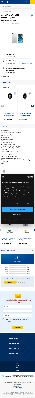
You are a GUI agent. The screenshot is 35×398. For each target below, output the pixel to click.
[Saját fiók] (27, 2)
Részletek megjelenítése (23, 204)
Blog (17, 370)
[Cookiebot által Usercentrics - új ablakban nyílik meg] (26, 177)
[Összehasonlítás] (15, 93)
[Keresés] (32, 7)
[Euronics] (6, 2)
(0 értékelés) (15, 23)
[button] (27, 63)
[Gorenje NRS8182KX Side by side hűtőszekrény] (26, 226)
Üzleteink (17, 368)
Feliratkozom (17, 327)
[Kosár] (32, 2)
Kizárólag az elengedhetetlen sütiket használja (17, 220)
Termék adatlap (10, 232)
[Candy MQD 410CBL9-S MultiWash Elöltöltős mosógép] (9, 226)
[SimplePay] (17, 376)
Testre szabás (17, 214)
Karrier (17, 365)
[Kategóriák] (2, 2)
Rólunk (17, 363)
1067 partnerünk (11, 185)
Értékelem (9, 282)
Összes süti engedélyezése (17, 209)
